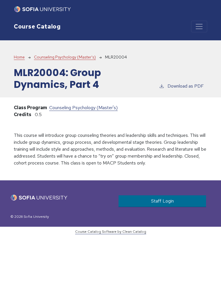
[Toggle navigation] (199, 26)
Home (19, 57)
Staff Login (162, 201)
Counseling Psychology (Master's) (65, 57)
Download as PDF (185, 86)
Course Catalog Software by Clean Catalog (110, 231)
